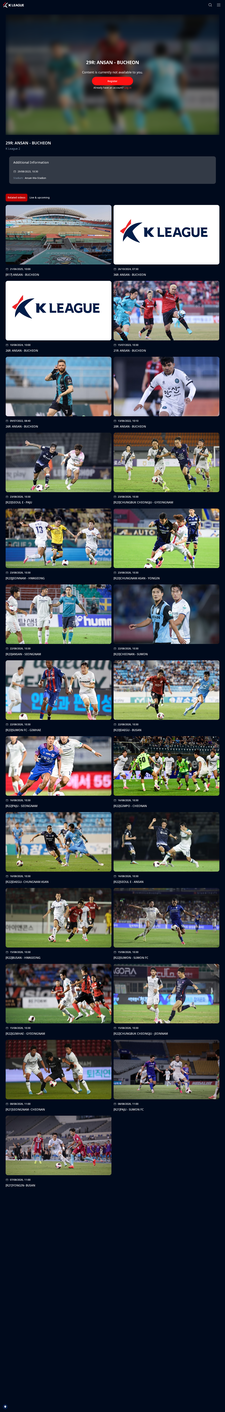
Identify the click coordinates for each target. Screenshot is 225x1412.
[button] (210, 4)
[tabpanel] (112, 697)
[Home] (13, 5)
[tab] (16, 197)
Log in (127, 87)
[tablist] (29, 197)
